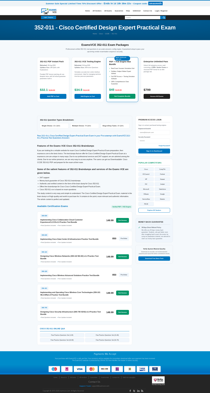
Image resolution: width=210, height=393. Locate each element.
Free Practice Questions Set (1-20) (62, 335)
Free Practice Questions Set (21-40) (107, 335)
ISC (146, 184)
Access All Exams (156, 96)
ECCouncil (146, 174)
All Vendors (97, 11)
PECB (146, 204)
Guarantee (119, 11)
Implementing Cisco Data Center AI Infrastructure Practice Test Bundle (69, 239)
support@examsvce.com (100, 386)
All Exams (108, 11)
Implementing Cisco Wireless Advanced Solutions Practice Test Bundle (69, 275)
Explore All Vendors (154, 210)
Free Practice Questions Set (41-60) (62, 340)
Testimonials (105, 377)
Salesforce (162, 189)
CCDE (107, 34)
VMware (146, 194)
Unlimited (136, 11)
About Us (64, 377)
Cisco (101, 34)
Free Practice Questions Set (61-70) (107, 340)
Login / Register (161, 11)
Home (87, 11)
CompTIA (162, 169)
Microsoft (146, 189)
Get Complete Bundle (122, 96)
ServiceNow (146, 199)
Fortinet (162, 174)
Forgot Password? (164, 145)
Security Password (144, 137)
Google (162, 194)
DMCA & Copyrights (129, 377)
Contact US (115, 377)
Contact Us (147, 11)
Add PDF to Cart (53, 96)
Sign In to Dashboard (154, 151)
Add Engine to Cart (88, 96)
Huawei (162, 179)
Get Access (122, 220)
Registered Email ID (144, 128)
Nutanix (162, 199)
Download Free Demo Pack (154, 258)
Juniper (162, 184)
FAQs (128, 11)
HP (146, 179)
